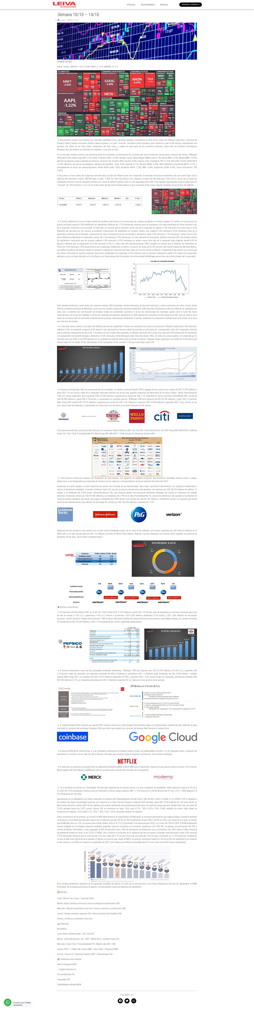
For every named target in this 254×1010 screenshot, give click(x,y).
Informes (131, 4)
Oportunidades (148, 4)
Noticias (164, 4)
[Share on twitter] (127, 1000)
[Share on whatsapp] (133, 1000)
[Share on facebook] (120, 1000)
